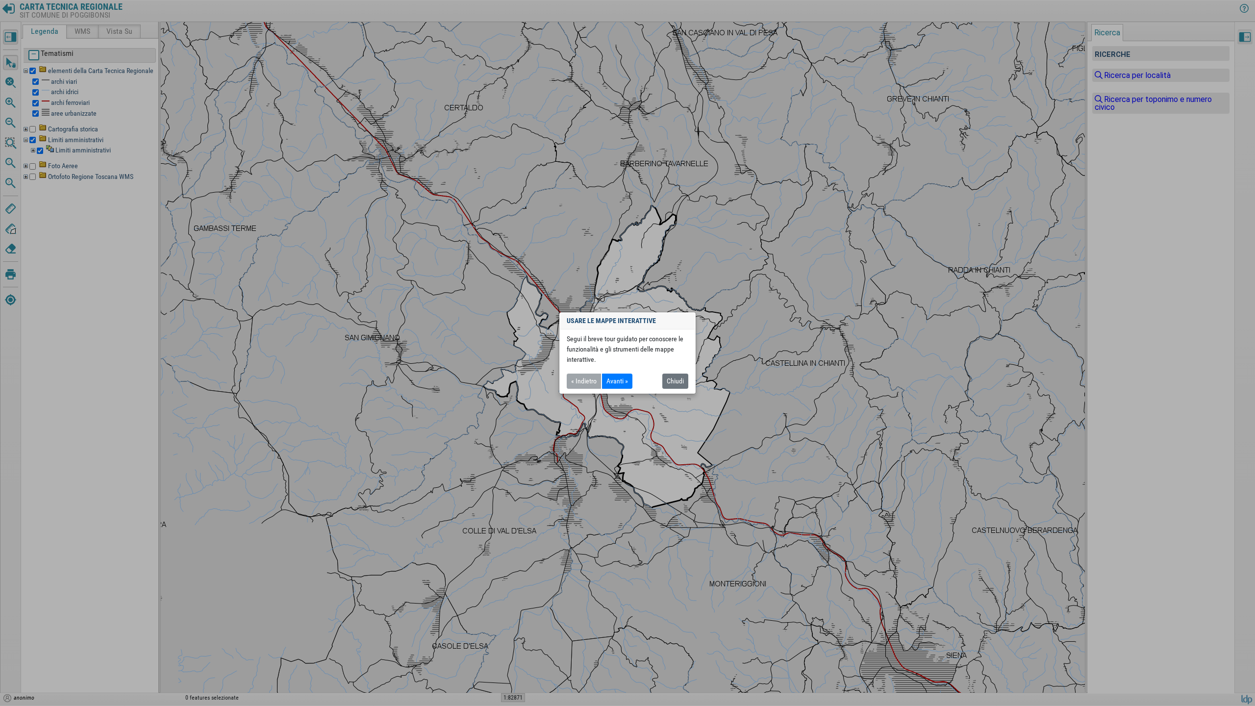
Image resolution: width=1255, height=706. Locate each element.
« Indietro (584, 381)
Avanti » (617, 381)
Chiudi (675, 381)
